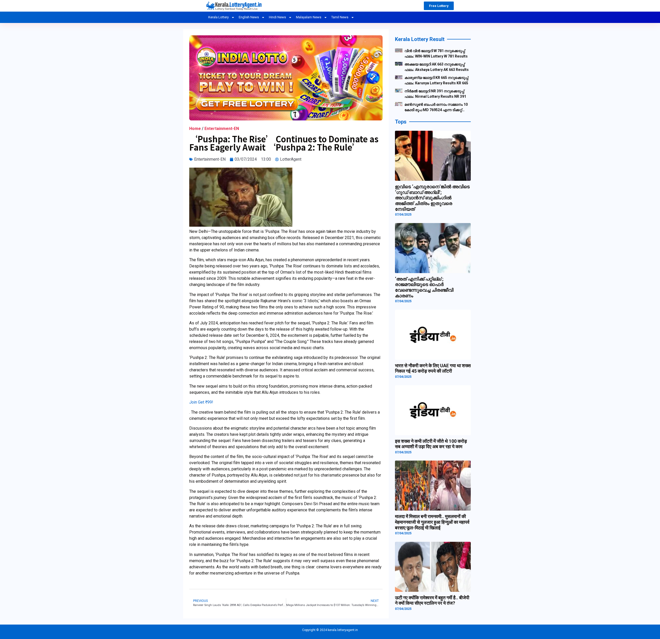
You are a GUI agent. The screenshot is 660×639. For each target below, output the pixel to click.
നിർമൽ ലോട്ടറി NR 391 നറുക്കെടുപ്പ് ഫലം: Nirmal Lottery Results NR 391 (435, 94)
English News (249, 17)
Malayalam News (308, 17)
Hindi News (277, 17)
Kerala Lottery (218, 17)
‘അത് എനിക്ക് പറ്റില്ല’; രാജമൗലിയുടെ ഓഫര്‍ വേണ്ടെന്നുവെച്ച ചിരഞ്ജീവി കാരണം (424, 287)
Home (195, 128)
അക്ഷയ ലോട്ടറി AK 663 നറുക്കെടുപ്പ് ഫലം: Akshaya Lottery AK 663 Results (437, 67)
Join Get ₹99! (201, 402)
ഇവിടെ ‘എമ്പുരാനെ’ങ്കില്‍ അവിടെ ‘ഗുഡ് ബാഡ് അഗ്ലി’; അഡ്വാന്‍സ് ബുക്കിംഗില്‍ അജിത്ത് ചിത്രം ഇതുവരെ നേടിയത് (432, 197)
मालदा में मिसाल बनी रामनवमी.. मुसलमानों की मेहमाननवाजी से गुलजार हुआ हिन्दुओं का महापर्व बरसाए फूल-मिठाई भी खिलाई (432, 522)
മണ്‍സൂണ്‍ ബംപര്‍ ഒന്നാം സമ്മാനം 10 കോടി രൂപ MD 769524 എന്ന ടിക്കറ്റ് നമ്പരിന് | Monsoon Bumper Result (436, 107)
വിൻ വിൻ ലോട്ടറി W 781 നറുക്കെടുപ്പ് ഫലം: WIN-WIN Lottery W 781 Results (436, 53)
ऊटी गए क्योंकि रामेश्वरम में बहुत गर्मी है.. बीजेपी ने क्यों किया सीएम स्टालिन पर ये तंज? (432, 600)
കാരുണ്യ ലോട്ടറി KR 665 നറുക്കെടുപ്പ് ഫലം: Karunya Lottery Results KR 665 (436, 80)
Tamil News (339, 17)
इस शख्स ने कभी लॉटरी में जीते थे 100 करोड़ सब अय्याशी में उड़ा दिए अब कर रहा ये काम (431, 443)
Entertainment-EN (221, 128)
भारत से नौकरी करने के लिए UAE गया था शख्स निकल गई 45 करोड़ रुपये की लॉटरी (433, 368)
